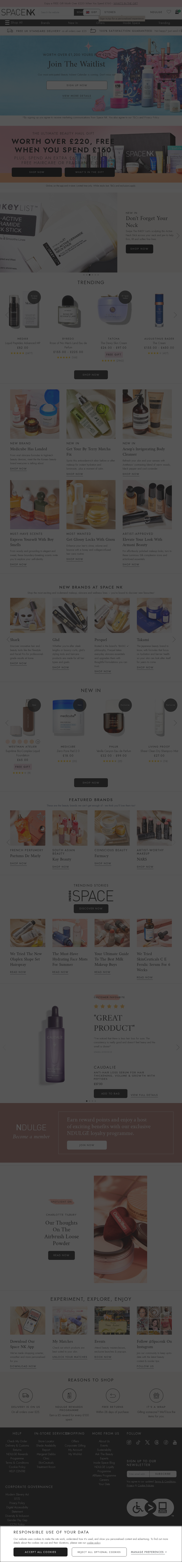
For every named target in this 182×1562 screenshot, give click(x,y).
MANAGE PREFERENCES (147, 1552)
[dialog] (91, 1544)
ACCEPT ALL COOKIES (40, 1552)
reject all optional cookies (99, 1552)
